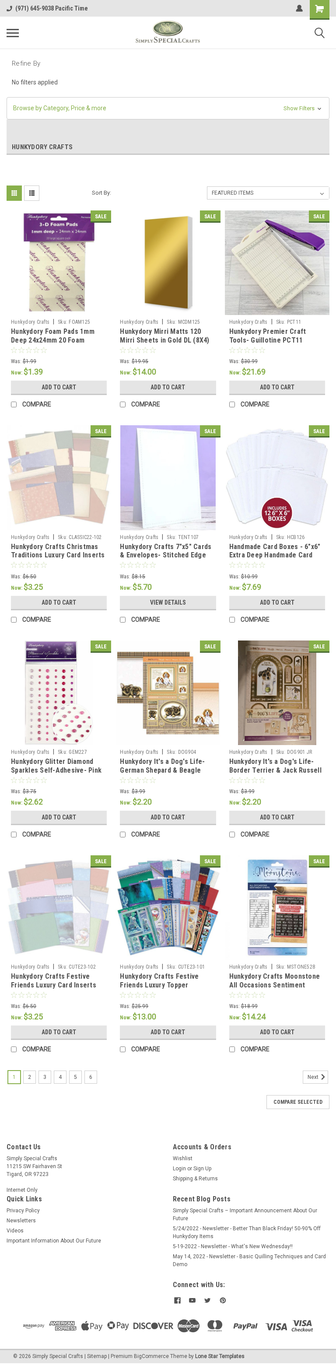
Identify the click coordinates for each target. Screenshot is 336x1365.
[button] (168, 108)
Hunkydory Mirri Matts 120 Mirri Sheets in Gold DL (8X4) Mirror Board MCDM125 (164, 340)
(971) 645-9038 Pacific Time (51, 8)
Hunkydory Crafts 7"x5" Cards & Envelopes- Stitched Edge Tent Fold (165, 555)
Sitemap (97, 1356)
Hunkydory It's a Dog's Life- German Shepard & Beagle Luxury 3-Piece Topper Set (162, 770)
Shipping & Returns (195, 1179)
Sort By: (101, 192)
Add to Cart (59, 387)
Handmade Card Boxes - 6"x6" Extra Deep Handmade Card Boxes (275, 555)
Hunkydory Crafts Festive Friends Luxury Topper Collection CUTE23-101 (159, 985)
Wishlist (182, 1158)
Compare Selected (297, 1102)
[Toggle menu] (13, 33)
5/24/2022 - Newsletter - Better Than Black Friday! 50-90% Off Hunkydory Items (247, 1232)
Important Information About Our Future (54, 1241)
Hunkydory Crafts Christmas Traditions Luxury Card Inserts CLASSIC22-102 (58, 555)
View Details (168, 602)
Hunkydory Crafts (30, 322)
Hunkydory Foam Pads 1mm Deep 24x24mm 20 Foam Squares (52, 340)
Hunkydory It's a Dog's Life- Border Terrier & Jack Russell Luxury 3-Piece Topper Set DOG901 (275, 774)
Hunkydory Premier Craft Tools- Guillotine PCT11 (267, 335)
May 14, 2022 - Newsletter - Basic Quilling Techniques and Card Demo (249, 1260)
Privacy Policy (23, 1211)
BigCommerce (151, 1356)
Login (179, 1169)
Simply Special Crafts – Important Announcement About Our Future (245, 1215)
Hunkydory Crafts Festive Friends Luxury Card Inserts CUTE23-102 (53, 985)
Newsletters (21, 1221)
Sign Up (202, 1169)
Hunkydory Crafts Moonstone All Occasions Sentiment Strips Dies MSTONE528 (274, 985)
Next (314, 1077)
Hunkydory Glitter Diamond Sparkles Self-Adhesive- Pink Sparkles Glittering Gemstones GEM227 (56, 774)
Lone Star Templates (220, 1356)
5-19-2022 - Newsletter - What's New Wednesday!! (233, 1246)
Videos (15, 1231)
